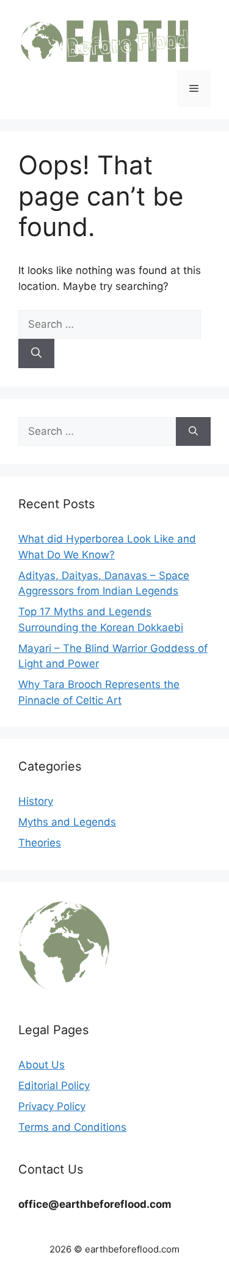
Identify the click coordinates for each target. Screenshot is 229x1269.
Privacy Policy (51, 1106)
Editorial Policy (54, 1085)
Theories (39, 843)
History (35, 801)
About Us (41, 1065)
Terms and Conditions (72, 1127)
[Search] (36, 353)
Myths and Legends (67, 822)
